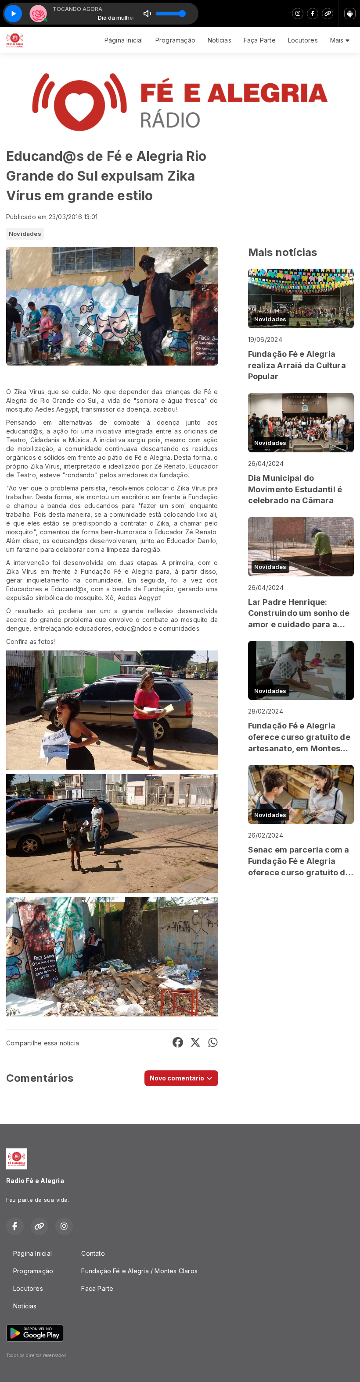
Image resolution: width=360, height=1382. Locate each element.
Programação (175, 40)
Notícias (219, 40)
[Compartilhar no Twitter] (195, 1043)
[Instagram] (297, 13)
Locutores (303, 40)
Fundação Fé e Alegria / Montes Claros (139, 1271)
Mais (338, 40)
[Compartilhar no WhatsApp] (213, 1043)
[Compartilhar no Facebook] (178, 1043)
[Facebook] (312, 13)
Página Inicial (123, 40)
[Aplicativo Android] (350, 13)
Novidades (25, 233)
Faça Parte (260, 40)
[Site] (327, 13)
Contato (92, 1253)
